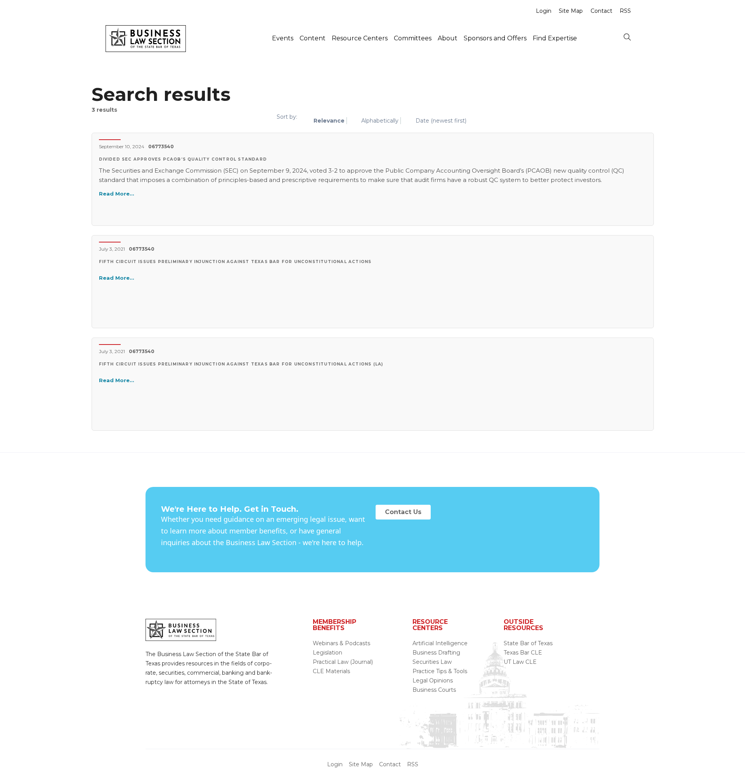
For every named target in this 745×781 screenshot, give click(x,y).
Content (313, 38)
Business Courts (434, 690)
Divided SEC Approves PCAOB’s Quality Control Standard (183, 159)
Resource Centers (360, 38)
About (447, 38)
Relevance (329, 120)
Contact (601, 10)
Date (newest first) (441, 120)
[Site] (146, 49)
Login (543, 10)
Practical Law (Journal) (343, 662)
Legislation (327, 652)
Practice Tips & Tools (439, 671)
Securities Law (432, 662)
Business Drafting (436, 652)
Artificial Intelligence (440, 643)
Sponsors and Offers (495, 38)
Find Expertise (555, 38)
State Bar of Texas (528, 643)
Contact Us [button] (403, 512)
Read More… (116, 193)
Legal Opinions (432, 680)
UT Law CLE (520, 662)
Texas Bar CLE (523, 652)
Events (282, 38)
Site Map (571, 10)
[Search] (627, 37)
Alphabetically (379, 120)
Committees (412, 38)
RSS (625, 10)
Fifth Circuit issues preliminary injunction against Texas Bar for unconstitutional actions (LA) (241, 364)
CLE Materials (331, 671)
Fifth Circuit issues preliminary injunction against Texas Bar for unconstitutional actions (235, 261)
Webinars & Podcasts (341, 643)
